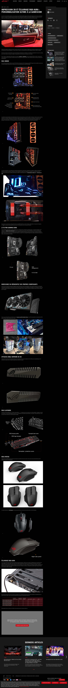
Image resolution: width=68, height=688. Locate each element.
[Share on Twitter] (51, 20)
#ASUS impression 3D (51, 35)
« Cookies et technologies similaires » (24, 686)
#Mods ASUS (50, 42)
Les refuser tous (55, 682)
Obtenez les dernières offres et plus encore (54, 678)
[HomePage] (3, 676)
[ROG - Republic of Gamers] (5, 1)
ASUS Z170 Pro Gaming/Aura (10, 230)
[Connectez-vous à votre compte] (64, 1)
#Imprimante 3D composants (53, 40)
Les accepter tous (63, 682)
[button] (62, 680)
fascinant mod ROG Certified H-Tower (22, 317)
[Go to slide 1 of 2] (33, 669)
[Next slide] (66, 657)
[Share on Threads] (57, 20)
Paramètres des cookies (46, 682)
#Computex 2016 (57, 42)
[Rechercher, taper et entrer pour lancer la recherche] (62, 1)
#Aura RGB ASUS (60, 35)
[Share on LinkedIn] (54, 20)
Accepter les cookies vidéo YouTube (22, 625)
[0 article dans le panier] (66, 1)
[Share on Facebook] (48, 20)
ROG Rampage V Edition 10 (31, 172)
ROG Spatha (11, 510)
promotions (24, 56)
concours (20, 56)
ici (3, 225)
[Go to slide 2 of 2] (34, 669)
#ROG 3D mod (50, 44)
